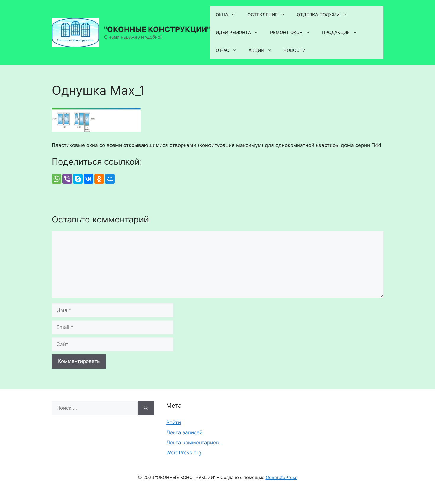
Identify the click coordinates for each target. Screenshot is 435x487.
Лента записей (184, 432)
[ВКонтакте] (88, 179)
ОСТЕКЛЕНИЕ (262, 14)
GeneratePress (281, 477)
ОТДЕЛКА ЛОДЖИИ (318, 14)
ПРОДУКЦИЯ (336, 32)
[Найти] (146, 408)
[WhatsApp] (56, 179)
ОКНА (222, 14)
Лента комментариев (192, 443)
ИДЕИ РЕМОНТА (233, 32)
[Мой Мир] (110, 179)
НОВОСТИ (294, 50)
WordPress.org (183, 453)
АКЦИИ (256, 50)
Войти (173, 422)
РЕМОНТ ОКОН (286, 32)
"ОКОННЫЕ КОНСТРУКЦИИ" (157, 29)
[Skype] (78, 179)
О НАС (222, 50)
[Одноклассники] (99, 179)
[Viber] (67, 179)
